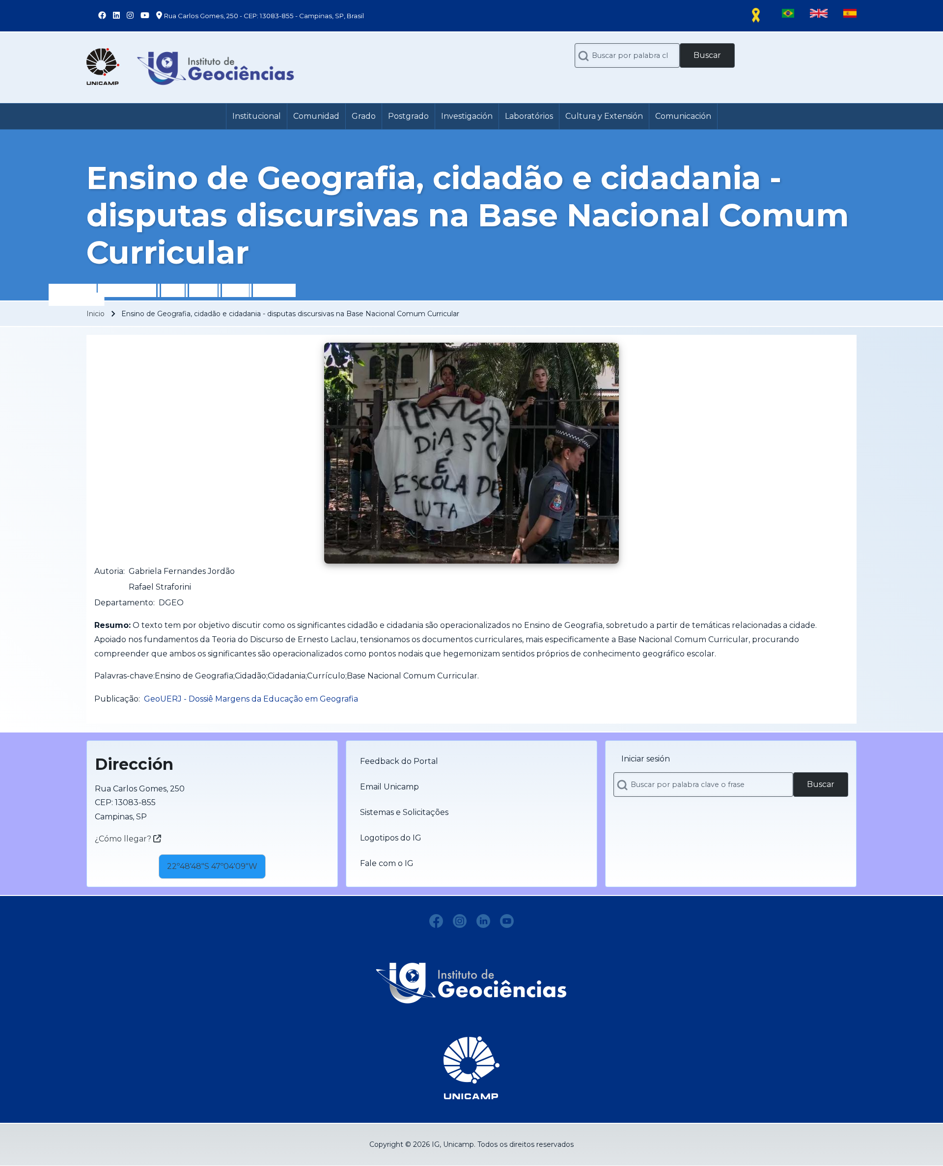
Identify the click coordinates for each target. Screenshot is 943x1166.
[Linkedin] (483, 921)
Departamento (123, 602)
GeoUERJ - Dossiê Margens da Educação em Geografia (251, 699)
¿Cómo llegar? (124, 838)
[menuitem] (256, 116)
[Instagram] (460, 921)
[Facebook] (436, 921)
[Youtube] (507, 921)
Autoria (108, 571)
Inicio (95, 313)
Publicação (116, 699)
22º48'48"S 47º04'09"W (212, 866)
